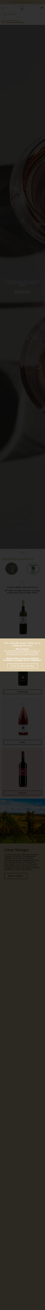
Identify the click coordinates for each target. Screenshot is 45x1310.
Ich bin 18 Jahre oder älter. (22, 666)
